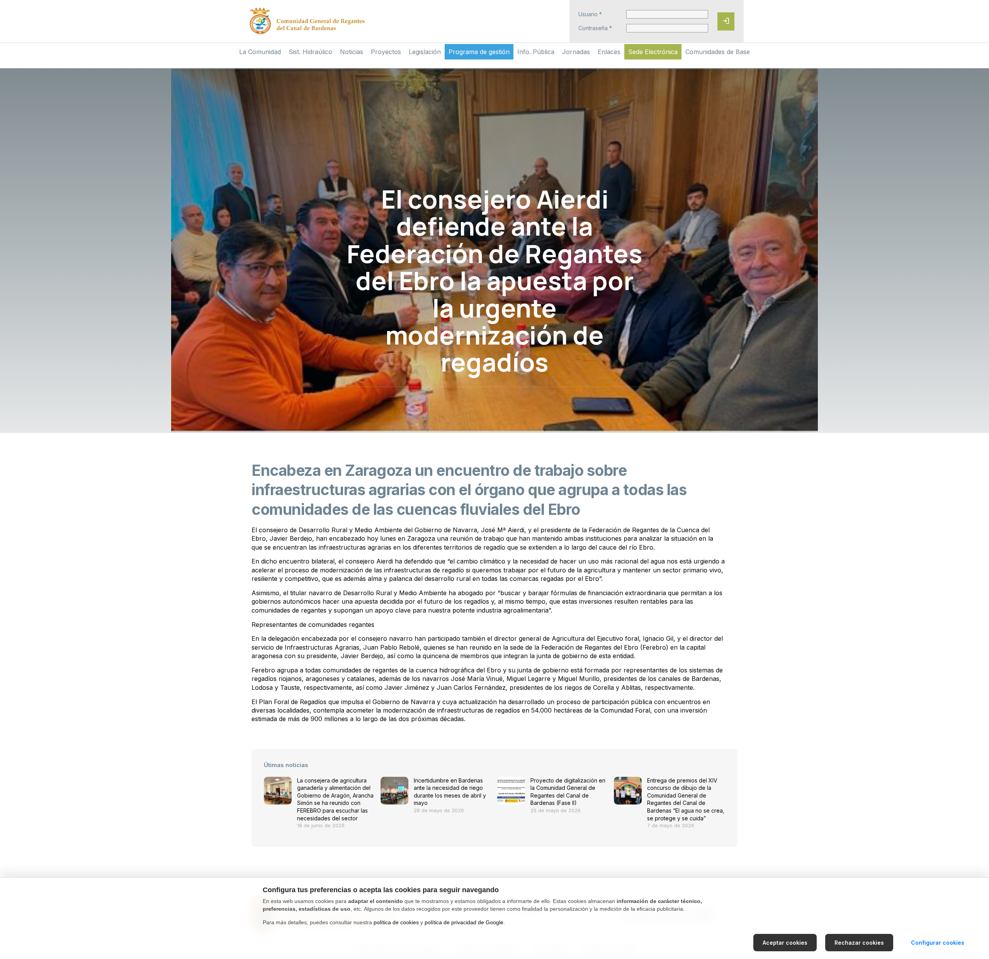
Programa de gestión (479, 52)
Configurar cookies (937, 942)
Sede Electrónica (653, 52)
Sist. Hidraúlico (310, 52)
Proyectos (386, 52)
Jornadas (576, 52)
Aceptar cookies (785, 942)
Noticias (351, 52)
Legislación (425, 52)
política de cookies (396, 922)
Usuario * (590, 14)
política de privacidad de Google (464, 922)
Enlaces (609, 52)
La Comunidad (260, 52)
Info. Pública (535, 52)
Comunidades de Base (717, 52)
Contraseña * (595, 28)
